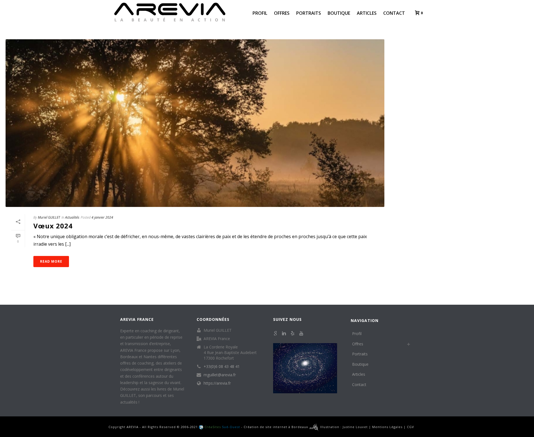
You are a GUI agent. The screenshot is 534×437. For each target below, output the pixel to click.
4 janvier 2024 (102, 217)
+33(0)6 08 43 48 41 (222, 366)
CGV (410, 427)
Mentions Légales (387, 427)
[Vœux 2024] (195, 123)
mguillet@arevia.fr (220, 374)
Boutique (339, 13)
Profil (260, 13)
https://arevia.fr (217, 383)
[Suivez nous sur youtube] (301, 333)
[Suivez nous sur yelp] (292, 333)
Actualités (72, 217)
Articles (367, 13)
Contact (394, 13)
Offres (282, 13)
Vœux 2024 (53, 225)
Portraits (308, 13)
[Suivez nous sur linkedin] (284, 333)
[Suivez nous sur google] (275, 333)
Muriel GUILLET (49, 217)
